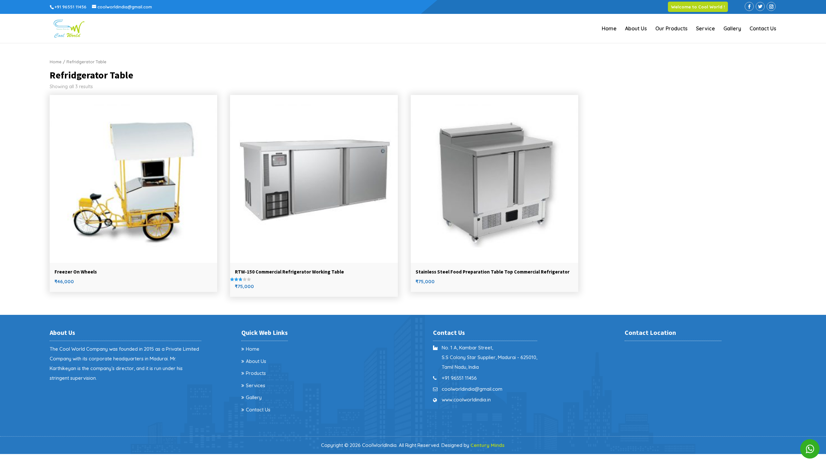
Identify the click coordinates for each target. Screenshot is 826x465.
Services (255, 385)
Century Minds (487, 445)
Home (609, 29)
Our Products (671, 29)
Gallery (732, 29)
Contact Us (763, 29)
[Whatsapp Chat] (810, 449)
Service (705, 29)
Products (256, 373)
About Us (636, 29)
